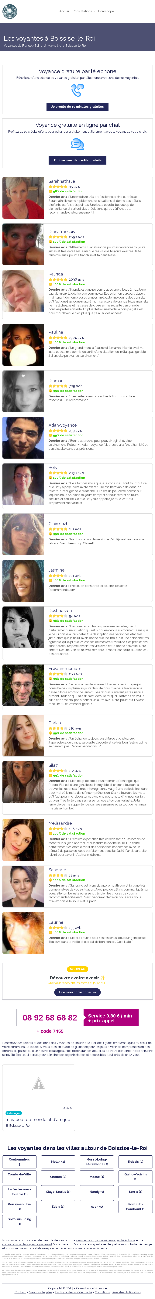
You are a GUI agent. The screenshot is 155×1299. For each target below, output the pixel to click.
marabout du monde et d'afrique (37, 1119)
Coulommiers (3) (19, 1162)
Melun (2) (58, 1162)
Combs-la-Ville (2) (19, 1177)
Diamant (57, 380)
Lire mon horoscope (75, 992)
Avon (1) (97, 1206)
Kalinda (56, 274)
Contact (20, 1292)
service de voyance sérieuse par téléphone (105, 1240)
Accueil (64, 11)
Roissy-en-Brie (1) (19, 1206)
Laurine (56, 922)
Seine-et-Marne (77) (49, 45)
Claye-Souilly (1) (58, 1192)
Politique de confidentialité (73, 1292)
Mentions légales (40, 1292)
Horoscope (106, 11)
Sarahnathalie (62, 181)
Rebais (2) (135, 1162)
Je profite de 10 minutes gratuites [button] (77, 106)
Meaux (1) (97, 1177)
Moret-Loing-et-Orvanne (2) (97, 1162)
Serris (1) (135, 1192)
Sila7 (53, 765)
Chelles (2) (58, 1177)
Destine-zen (60, 610)
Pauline (56, 332)
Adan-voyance (63, 425)
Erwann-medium (65, 668)
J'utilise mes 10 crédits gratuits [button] (77, 160)
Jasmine (56, 570)
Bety (53, 467)
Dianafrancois (62, 231)
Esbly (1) (58, 1206)
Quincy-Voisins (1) (135, 1177)
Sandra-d (57, 869)
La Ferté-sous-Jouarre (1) (19, 1192)
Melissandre (60, 823)
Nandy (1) (97, 1192)
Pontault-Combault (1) (136, 1206)
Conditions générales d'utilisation (118, 1292)
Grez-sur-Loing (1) (19, 1221)
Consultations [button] (83, 11)
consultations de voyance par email (27, 1244)
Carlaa (55, 722)
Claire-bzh (58, 523)
